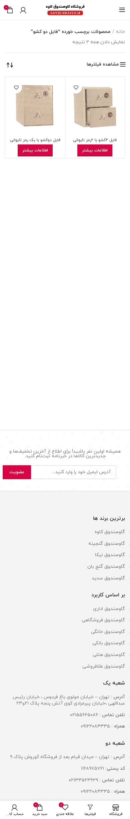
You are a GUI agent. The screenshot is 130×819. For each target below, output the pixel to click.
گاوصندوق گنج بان (106, 566)
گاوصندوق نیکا (110, 555)
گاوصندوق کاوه (110, 532)
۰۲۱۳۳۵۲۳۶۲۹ (83, 780)
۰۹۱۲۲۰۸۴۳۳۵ (95, 726)
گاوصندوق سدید (108, 578)
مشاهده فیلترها (103, 64)
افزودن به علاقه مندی (76, 88)
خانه (120, 32)
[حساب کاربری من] (23, 10)
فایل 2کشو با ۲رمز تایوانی (95, 140)
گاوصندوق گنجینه (106, 543)
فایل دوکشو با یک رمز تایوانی (35, 140)
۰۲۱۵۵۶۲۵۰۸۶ (84, 715)
